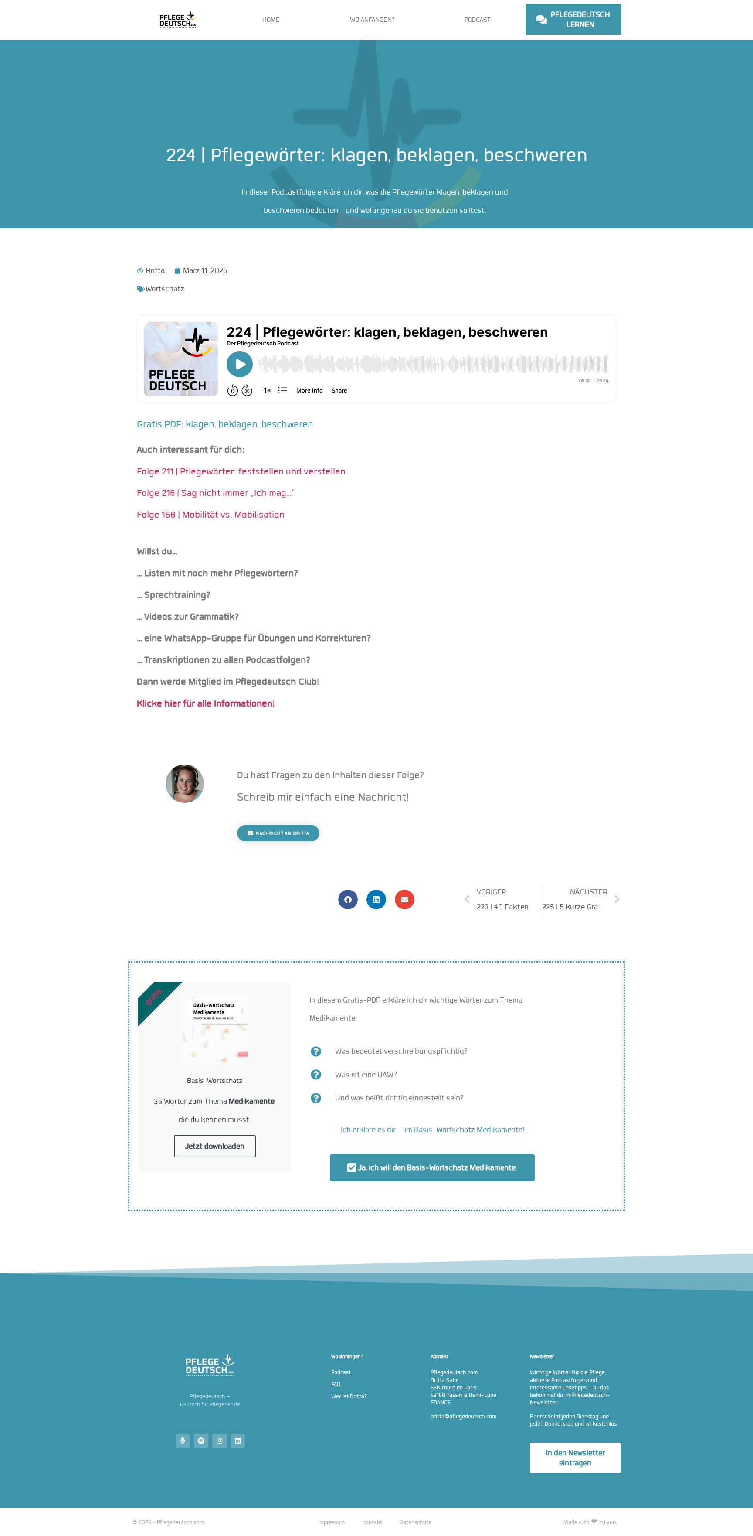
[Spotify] (201, 1441)
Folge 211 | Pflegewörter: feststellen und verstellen (241, 471)
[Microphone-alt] (183, 1441)
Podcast (478, 20)
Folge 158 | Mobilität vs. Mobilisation (211, 515)
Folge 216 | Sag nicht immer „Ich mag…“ (216, 493)
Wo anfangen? (372, 20)
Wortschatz (165, 289)
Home (271, 20)
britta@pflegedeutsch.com (463, 1416)
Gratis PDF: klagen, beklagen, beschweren (225, 424)
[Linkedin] (238, 1441)
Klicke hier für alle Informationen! (206, 703)
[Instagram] (219, 1441)
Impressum (331, 1522)
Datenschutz (415, 1522)
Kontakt (372, 1522)
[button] (348, 899)
